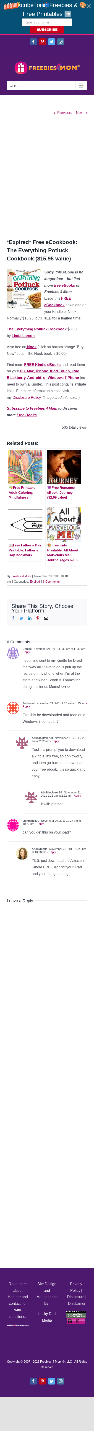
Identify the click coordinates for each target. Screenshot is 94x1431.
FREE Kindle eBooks (42, 365)
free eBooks (64, 285)
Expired (35, 581)
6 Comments (51, 581)
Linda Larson (23, 336)
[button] (47, 17)
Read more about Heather (17, 1290)
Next (80, 113)
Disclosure (75, 1297)
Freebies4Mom (21, 576)
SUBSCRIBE (47, 29)
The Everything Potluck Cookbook (37, 329)
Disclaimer (76, 1303)
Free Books (27, 415)
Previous (64, 113)
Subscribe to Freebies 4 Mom (32, 408)
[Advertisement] (47, 177)
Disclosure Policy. (27, 397)
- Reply (54, 741)
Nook (31, 347)
